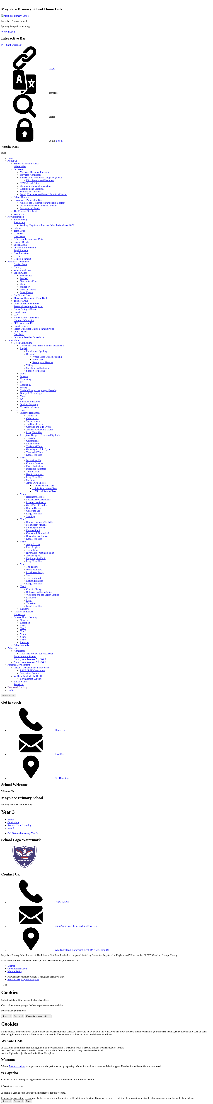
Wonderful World (34, 452)
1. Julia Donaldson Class (44, 488)
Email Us (59, 754)
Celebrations (32, 418)
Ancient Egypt (33, 555)
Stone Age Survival (35, 527)
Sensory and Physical (30, 191)
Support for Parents (35, 370)
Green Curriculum (23, 342)
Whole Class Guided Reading (47, 356)
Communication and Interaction (35, 186)
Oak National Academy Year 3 (22, 833)
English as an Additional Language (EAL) (41, 177)
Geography (25, 384)
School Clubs (20, 272)
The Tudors (32, 566)
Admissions (13, 648)
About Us (12, 160)
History (23, 387)
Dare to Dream (33, 508)
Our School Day (22, 295)
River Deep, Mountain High (40, 552)
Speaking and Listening (37, 368)
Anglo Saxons (33, 544)
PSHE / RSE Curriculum (32, 670)
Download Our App (17, 687)
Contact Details (21, 242)
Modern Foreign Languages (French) (38, 390)
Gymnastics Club (28, 281)
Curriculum (13, 340)
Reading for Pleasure (42, 362)
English (23, 348)
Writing (30, 365)
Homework (19, 614)
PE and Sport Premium (25, 247)
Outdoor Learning (29, 404)
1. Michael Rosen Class (44, 491)
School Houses (21, 197)
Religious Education (30, 401)
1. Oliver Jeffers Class (43, 485)
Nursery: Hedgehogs (30, 412)
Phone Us (60, 730)
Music (23, 396)
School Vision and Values (26, 163)
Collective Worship (29, 407)
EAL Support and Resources (40, 180)
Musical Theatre (28, 289)
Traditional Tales (34, 424)
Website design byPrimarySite (23, 979)
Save (28, 1101)
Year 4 (23, 541)
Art (21, 398)
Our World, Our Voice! (37, 533)
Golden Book (20, 264)
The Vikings (32, 550)
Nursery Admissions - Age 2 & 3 (30, 662)
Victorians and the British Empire (42, 594)
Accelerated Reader (23, 611)
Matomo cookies (17, 1066)
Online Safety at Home (25, 309)
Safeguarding (20, 219)
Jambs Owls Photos (36, 482)
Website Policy (14, 971)
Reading (30, 354)
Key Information (15, 216)
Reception (25, 622)
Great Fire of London (36, 505)
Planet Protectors (34, 466)
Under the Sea (33, 510)
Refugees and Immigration (39, 592)
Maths (23, 373)
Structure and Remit (30, 208)
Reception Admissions (25, 656)
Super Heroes (33, 421)
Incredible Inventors (36, 468)
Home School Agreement (26, 317)
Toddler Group (21, 300)
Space (29, 575)
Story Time (37, 359)
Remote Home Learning (26, 617)
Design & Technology (31, 393)
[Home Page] (15, 15)
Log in (59, 140)
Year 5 (23, 564)
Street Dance (26, 292)
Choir (23, 284)
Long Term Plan (34, 432)
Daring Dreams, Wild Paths (39, 522)
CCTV (17, 256)
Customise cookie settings (38, 1016)
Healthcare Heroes (35, 496)
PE (21, 382)
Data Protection (21, 253)
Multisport (25, 286)
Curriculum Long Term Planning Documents (42, 345)
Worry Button (8, 31)
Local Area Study (35, 572)
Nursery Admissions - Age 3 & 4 (30, 659)
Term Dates (19, 230)
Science (24, 376)
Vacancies (19, 214)
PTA (16, 314)
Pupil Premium (21, 250)
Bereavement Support (30, 678)
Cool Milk (19, 334)
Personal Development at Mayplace (31, 667)
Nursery (18, 267)
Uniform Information (24, 320)
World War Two (34, 569)
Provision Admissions (30, 174)
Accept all (18, 1016)
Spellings (30, 480)
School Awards (21, 645)
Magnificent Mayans (36, 524)
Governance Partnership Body (29, 200)
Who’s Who (20, 166)
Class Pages (19, 410)
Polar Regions (33, 547)
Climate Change (34, 589)
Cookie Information (17, 968)
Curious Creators (34, 463)
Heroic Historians (35, 474)
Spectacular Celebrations (38, 499)
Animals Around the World (39, 429)
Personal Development (18, 664)
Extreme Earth (33, 530)
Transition (31, 603)
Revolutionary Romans (37, 536)
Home (10, 158)
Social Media (20, 244)
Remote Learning (22, 258)
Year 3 (23, 519)
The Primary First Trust (25, 211)
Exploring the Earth (36, 558)
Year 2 (23, 494)
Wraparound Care (22, 270)
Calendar (18, 233)
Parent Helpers (21, 326)
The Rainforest (33, 578)
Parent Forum (20, 312)
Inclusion (18, 169)
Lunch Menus (20, 331)
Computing (25, 379)
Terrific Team (32, 471)
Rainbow (24, 608)
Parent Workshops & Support (28, 306)
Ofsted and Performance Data (28, 239)
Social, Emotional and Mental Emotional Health (43, 194)
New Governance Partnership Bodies (38, 205)
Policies (17, 228)
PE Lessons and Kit (23, 323)
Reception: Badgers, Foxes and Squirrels (40, 435)
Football (24, 278)
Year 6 (23, 586)
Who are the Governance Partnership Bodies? (42, 202)
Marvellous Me (33, 460)
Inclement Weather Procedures (29, 337)
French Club (26, 275)
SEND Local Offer (29, 183)
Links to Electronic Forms (26, 303)
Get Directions (62, 778)
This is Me (31, 415)
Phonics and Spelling (36, 351)
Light (28, 600)
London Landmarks (36, 502)
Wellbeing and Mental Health (28, 676)
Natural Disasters (34, 580)
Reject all (6, 1016)
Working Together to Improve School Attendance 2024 (47, 225)
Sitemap (11, 965)
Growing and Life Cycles (38, 426)
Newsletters (19, 236)
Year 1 (23, 457)
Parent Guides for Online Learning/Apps (34, 328)
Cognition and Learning (32, 188)
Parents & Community (18, 261)
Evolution (31, 597)
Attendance (19, 222)
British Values (20, 681)
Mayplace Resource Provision (34, 172)
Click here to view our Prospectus (36, 653)
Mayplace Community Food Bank (30, 298)
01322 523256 (62, 902)
